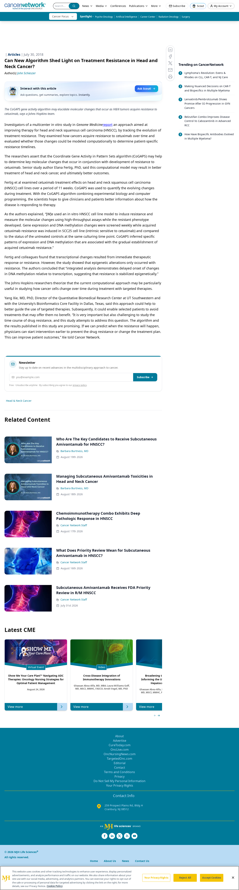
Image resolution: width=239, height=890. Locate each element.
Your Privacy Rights (119, 785)
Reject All (185, 877)
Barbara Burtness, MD (74, 451)
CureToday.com (120, 745)
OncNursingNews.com (120, 754)
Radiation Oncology (169, 16)
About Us (110, 861)
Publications (136, 6)
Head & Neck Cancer (19, 400)
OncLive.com (120, 749)
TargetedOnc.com (119, 758)
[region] (119, 878)
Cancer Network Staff (73, 525)
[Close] (233, 878)
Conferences (118, 6)
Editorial (119, 763)
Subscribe (143, 377)
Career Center (147, 16)
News (85, 6)
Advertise (119, 741)
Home (94, 861)
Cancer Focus (60, 16)
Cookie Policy (55, 886)
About (119, 736)
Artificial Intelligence (126, 16)
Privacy (119, 776)
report (107, 124)
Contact (119, 767)
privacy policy (80, 385)
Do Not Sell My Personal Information (119, 781)
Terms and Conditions (119, 772)
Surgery (186, 16)
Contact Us (142, 861)
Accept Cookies (211, 877)
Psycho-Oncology (104, 16)
